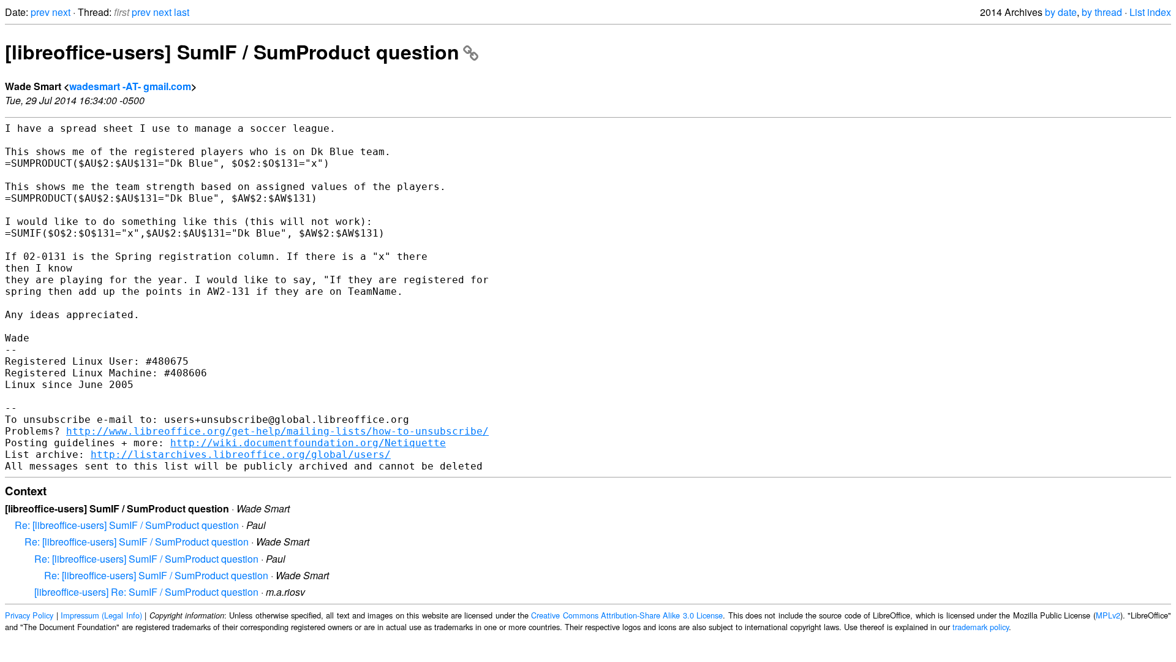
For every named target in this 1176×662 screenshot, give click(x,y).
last (181, 12)
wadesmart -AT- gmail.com (130, 86)
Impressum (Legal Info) (101, 615)
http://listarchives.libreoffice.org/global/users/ (241, 454)
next (61, 12)
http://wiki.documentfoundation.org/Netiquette (308, 443)
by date (1061, 12)
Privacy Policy (29, 615)
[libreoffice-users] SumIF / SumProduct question (232, 51)
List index (1150, 12)
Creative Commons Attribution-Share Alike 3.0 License (627, 615)
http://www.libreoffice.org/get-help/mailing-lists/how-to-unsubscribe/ (277, 431)
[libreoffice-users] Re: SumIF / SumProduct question (146, 592)
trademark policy (980, 627)
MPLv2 (1108, 615)
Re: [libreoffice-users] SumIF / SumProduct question (127, 525)
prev (40, 12)
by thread (1102, 12)
